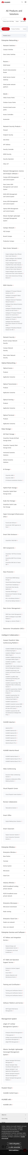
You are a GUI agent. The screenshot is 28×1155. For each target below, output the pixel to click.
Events (17, 21)
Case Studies (23, 21)
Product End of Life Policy (8, 21)
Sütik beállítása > (14, 1150)
